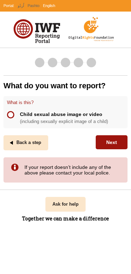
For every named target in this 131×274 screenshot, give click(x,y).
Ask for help (65, 204)
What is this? (20, 102)
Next (111, 142)
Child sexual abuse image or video (64, 117)
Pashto (33, 6)
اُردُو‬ (21, 6)
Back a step (28, 142)
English (49, 6)
